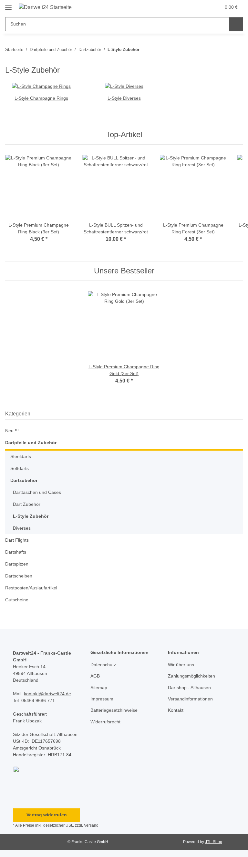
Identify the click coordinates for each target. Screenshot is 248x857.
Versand (91, 825)
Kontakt (175, 710)
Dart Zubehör (26, 504)
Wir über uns (181, 664)
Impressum (101, 698)
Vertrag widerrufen (46, 814)
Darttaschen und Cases (37, 492)
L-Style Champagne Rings (41, 98)
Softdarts (19, 468)
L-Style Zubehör (30, 516)
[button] (190, 7)
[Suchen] (236, 24)
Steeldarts (20, 456)
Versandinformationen (190, 698)
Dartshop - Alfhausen (189, 687)
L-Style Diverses (124, 98)
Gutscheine (16, 599)
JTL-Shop (213, 842)
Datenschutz (103, 664)
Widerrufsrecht (105, 721)
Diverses (22, 528)
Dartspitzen (16, 563)
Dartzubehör (23, 480)
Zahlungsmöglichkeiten (191, 675)
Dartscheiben (18, 575)
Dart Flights (17, 540)
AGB (95, 675)
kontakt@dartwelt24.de (47, 693)
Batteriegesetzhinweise (114, 710)
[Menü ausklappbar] (8, 5)
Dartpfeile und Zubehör (31, 442)
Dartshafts (15, 552)
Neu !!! (12, 430)
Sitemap (98, 687)
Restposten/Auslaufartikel (31, 587)
